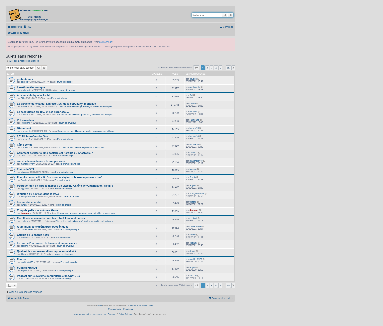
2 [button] (207, 68)
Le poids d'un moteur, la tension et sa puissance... (48, 243)
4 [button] (216, 68)
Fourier (21, 259)
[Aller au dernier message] (198, 79)
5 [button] (220, 68)
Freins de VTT (25, 169)
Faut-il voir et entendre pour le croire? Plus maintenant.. (52, 218)
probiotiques (25, 79)
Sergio (24, 180)
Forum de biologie (64, 82)
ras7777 (25, 155)
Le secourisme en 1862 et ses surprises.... (43, 111)
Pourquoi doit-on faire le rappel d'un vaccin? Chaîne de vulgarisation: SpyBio (65, 185)
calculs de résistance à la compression (41, 161)
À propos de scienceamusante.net (90, 314)
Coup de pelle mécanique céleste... (38, 210)
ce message (105, 42)
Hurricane (25, 123)
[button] (196, 67)
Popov (24, 270)
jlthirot (23, 254)
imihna (24, 106)
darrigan (25, 213)
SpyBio (24, 188)
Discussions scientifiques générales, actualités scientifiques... (84, 106)
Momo (24, 237)
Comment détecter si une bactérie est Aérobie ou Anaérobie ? (55, 152)
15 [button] (228, 68)
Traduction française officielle (137, 305)
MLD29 (24, 278)
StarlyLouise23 (28, 196)
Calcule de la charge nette (33, 234)
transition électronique (31, 87)
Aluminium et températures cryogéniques (42, 226)
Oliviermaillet (27, 229)
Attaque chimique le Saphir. (34, 95)
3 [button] (211, 68)
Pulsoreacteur (25, 120)
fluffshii (24, 205)
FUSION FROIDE (27, 267)
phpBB (100, 305)
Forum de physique (67, 123)
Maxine (24, 172)
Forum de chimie (67, 90)
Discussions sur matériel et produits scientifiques (81, 147)
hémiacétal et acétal (29, 202)
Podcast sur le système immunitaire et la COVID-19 (48, 275)
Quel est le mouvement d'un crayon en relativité (46, 251)
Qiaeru (151, 305)
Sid (22, 98)
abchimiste (26, 90)
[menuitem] (27, 26)
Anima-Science (125, 314)
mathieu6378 (27, 262)
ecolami (24, 114)
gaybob (24, 82)
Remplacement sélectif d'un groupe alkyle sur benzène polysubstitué (59, 177)
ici (170, 46)
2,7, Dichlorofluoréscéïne (32, 136)
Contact (111, 314)
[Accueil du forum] (29, 14)
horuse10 (25, 131)
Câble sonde (24, 144)
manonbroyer (27, 164)
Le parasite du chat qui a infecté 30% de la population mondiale (56, 103)
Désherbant (24, 128)
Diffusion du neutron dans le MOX (38, 193)
